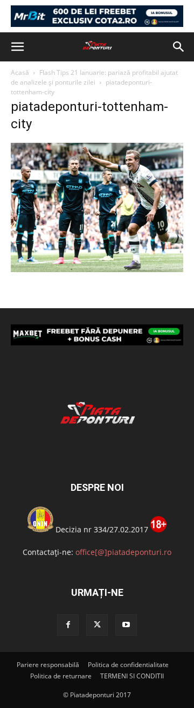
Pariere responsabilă (48, 664)
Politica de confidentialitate (128, 664)
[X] (97, 625)
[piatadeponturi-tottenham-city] (97, 269)
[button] (17, 46)
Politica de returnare (61, 676)
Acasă (20, 72)
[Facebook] (68, 625)
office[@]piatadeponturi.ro (123, 552)
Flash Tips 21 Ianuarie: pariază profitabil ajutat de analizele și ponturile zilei (94, 77)
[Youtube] (126, 625)
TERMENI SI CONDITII (132, 676)
